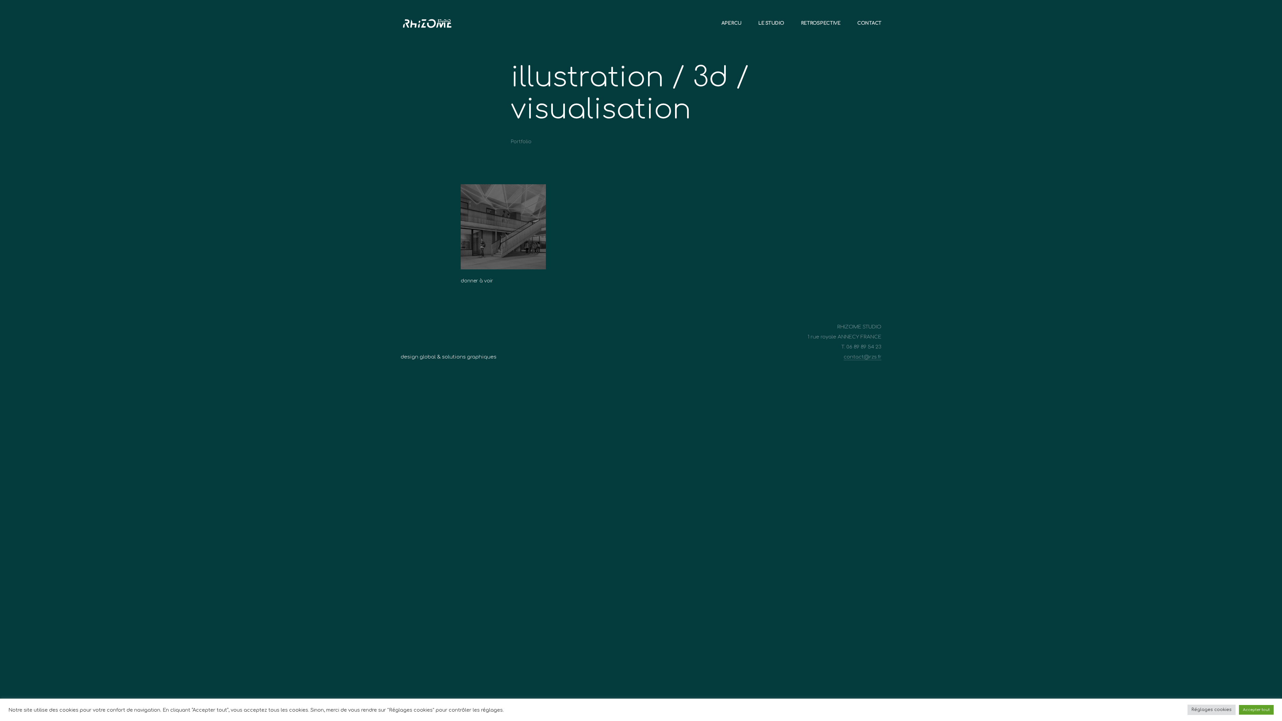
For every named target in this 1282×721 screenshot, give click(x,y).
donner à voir (477, 280)
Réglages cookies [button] (1212, 709)
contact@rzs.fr (862, 357)
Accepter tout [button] (1256, 710)
